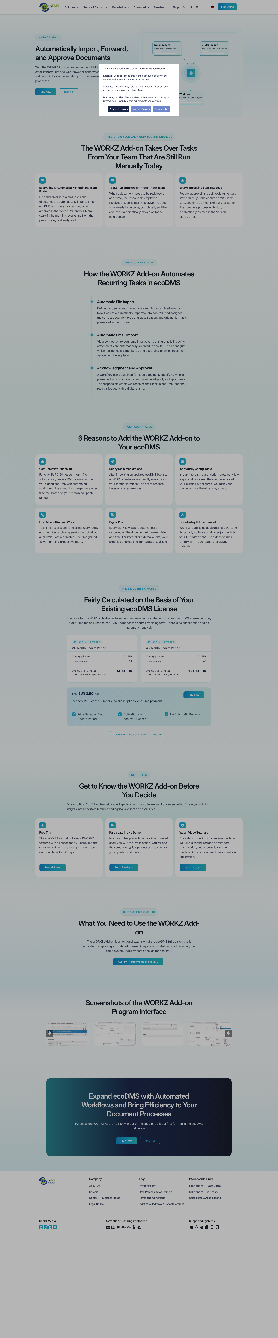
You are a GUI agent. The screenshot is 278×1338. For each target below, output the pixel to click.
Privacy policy (161, 109)
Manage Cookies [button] (141, 109)
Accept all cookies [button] (119, 109)
